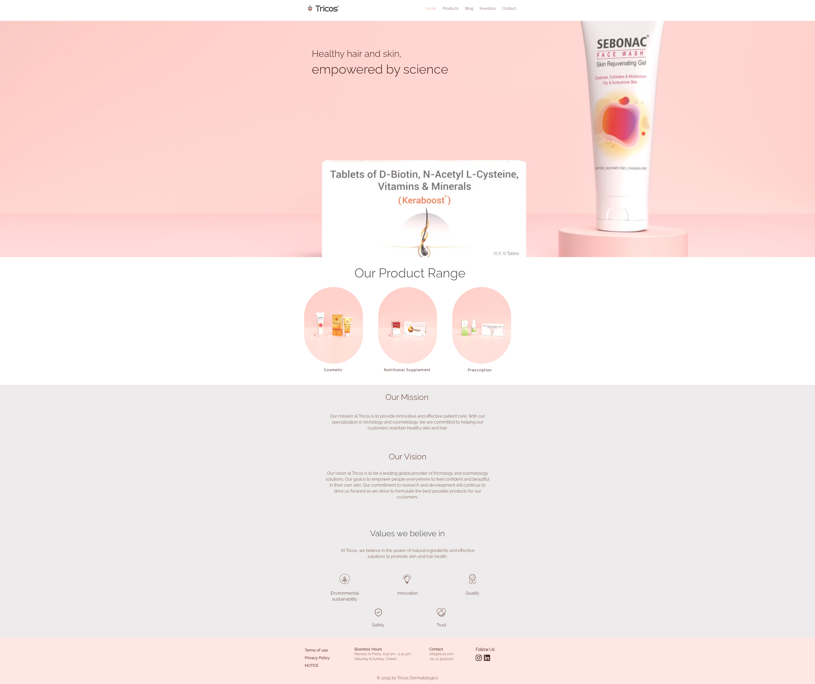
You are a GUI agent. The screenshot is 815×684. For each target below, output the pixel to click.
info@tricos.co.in (441, 654)
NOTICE (312, 665)
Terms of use (316, 650)
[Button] (333, 325)
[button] (487, 8)
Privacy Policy (317, 658)
